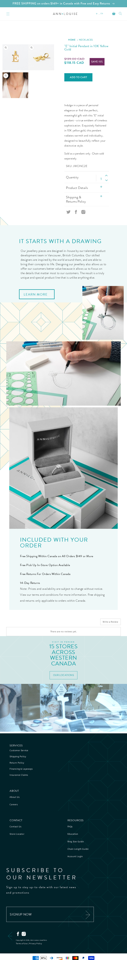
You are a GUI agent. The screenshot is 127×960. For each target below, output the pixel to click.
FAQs (70, 826)
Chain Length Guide (78, 848)
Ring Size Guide (75, 841)
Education (72, 833)
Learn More (36, 294)
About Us (15, 796)
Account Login (75, 856)
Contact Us (15, 826)
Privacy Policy (35, 943)
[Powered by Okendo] (21, 623)
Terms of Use (21, 943)
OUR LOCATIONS (63, 675)
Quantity (72, 177)
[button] (120, 13)
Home (71, 39)
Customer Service (19, 750)
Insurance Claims (19, 774)
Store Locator (17, 833)
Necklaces (86, 40)
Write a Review (110, 621)
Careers (14, 804)
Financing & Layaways (21, 768)
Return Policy (17, 762)
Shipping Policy (18, 756)
